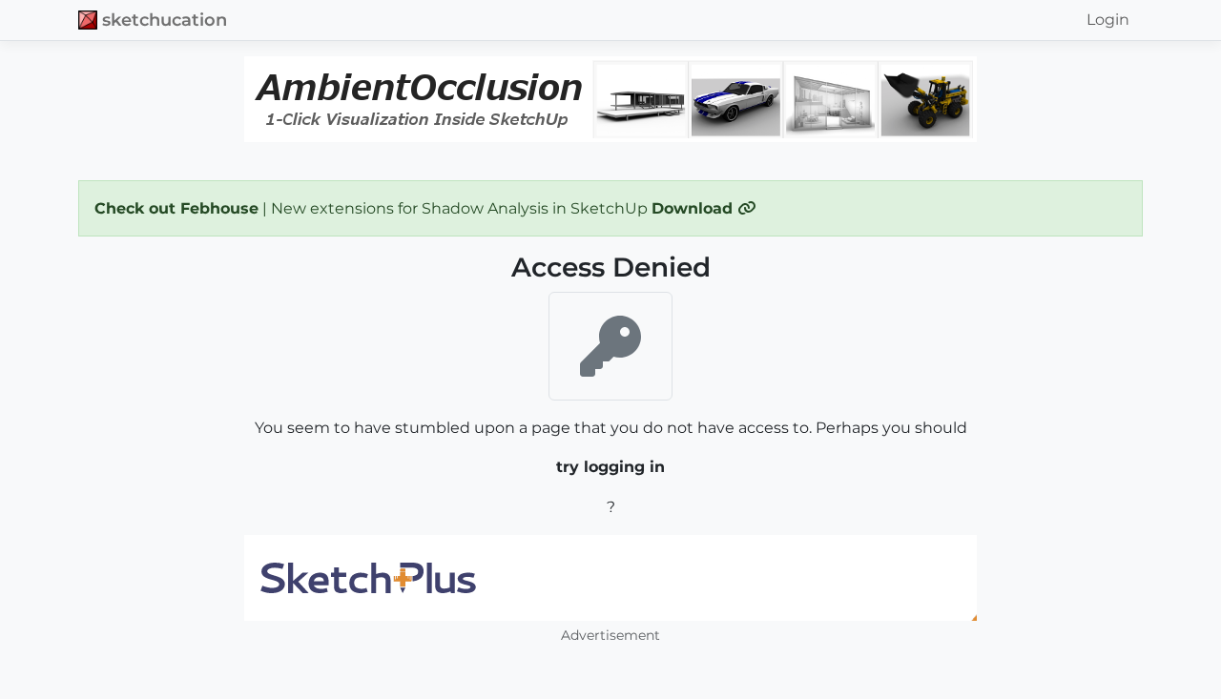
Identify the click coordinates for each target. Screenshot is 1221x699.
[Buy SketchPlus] (610, 578)
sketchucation (164, 20)
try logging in (610, 467)
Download (694, 208)
